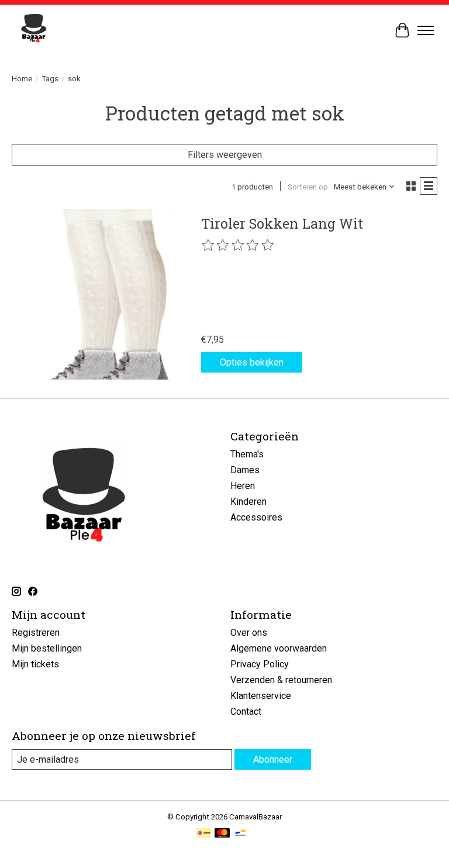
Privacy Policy (259, 664)
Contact (245, 711)
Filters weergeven (225, 154)
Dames (245, 470)
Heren (242, 485)
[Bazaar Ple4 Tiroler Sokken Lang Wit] (97, 294)
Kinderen (248, 501)
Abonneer (272, 759)
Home (22, 78)
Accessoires (256, 517)
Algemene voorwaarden (278, 648)
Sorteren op (308, 186)
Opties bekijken (252, 362)
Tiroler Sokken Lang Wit (282, 223)
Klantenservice (260, 695)
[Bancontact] (240, 833)
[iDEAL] (203, 833)
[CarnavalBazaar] (34, 30)
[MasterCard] (222, 833)
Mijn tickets (35, 664)
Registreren (36, 632)
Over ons (248, 632)
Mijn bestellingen (47, 648)
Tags (50, 78)
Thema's (247, 454)
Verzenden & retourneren (281, 679)
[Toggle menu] (425, 30)
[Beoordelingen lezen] (238, 246)
